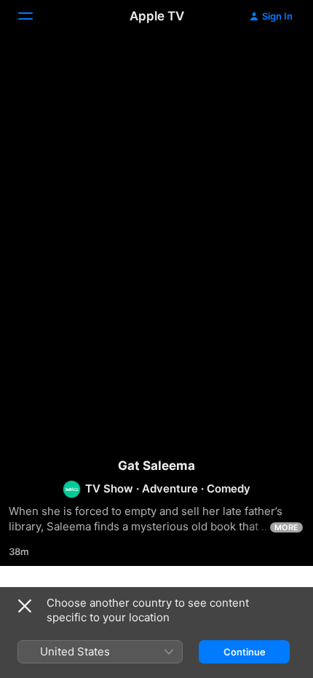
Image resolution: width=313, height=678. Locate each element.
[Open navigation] (34, 16)
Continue (244, 652)
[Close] (24, 606)
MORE (286, 527)
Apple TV (157, 16)
